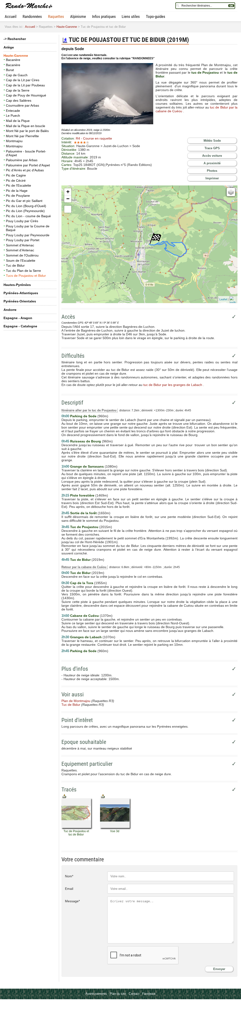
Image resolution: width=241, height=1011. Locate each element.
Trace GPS (212, 148)
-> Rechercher (15, 39)
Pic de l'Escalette (18, 185)
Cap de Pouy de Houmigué (26, 95)
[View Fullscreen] (67, 209)
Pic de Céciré (16, 180)
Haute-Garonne (66, 26)
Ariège (9, 47)
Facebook (149, 993)
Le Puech (13, 115)
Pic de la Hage (17, 191)
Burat (10, 70)
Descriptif (72, 402)
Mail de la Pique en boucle (25, 126)
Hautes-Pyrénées (17, 285)
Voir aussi (72, 694)
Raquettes (56, 16)
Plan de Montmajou (75, 701)
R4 (94, 138)
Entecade (13, 110)
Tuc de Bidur (15, 265)
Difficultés (72, 356)
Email (69, 889)
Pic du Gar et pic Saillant (24, 201)
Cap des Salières (18, 100)
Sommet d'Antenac (20, 245)
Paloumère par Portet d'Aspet (28, 165)
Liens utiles (131, 16)
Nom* (69, 876)
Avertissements (96, 993)
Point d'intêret (77, 720)
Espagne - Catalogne (20, 326)
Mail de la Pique (18, 121)
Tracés (68, 789)
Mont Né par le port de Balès (27, 131)
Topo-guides (155, 16)
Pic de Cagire (16, 175)
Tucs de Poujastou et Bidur (26, 275)
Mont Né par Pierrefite (22, 136)
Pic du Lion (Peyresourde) (25, 211)
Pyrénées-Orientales (20, 301)
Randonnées (32, 16)
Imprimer (212, 178)
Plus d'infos (74, 669)
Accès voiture (212, 155)
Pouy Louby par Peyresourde (27, 235)
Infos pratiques (104, 16)
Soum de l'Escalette (20, 260)
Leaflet (223, 299)
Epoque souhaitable (83, 742)
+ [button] (67, 192)
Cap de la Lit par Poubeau (25, 85)
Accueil (10, 16)
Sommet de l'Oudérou (22, 255)
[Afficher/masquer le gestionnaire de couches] (231, 192)
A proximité (212, 163)
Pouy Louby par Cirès (22, 221)
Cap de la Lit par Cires (22, 80)
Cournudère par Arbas (22, 105)
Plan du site (118, 993)
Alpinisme (78, 16)
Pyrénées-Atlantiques (21, 293)
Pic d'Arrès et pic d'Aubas (25, 170)
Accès (68, 316)
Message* (72, 901)
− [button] (67, 199)
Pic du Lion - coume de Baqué (28, 216)
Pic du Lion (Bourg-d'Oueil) (26, 206)
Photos (212, 171)
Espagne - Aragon (18, 318)
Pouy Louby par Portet (22, 240)
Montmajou (14, 141)
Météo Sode (212, 140)
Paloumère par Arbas (21, 160)
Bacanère (13, 60)
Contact (134, 993)
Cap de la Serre (17, 90)
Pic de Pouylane (18, 195)
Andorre (10, 310)
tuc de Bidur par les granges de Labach (172, 385)
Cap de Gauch (17, 75)
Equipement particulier (86, 764)
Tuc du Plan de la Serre (23, 271)
